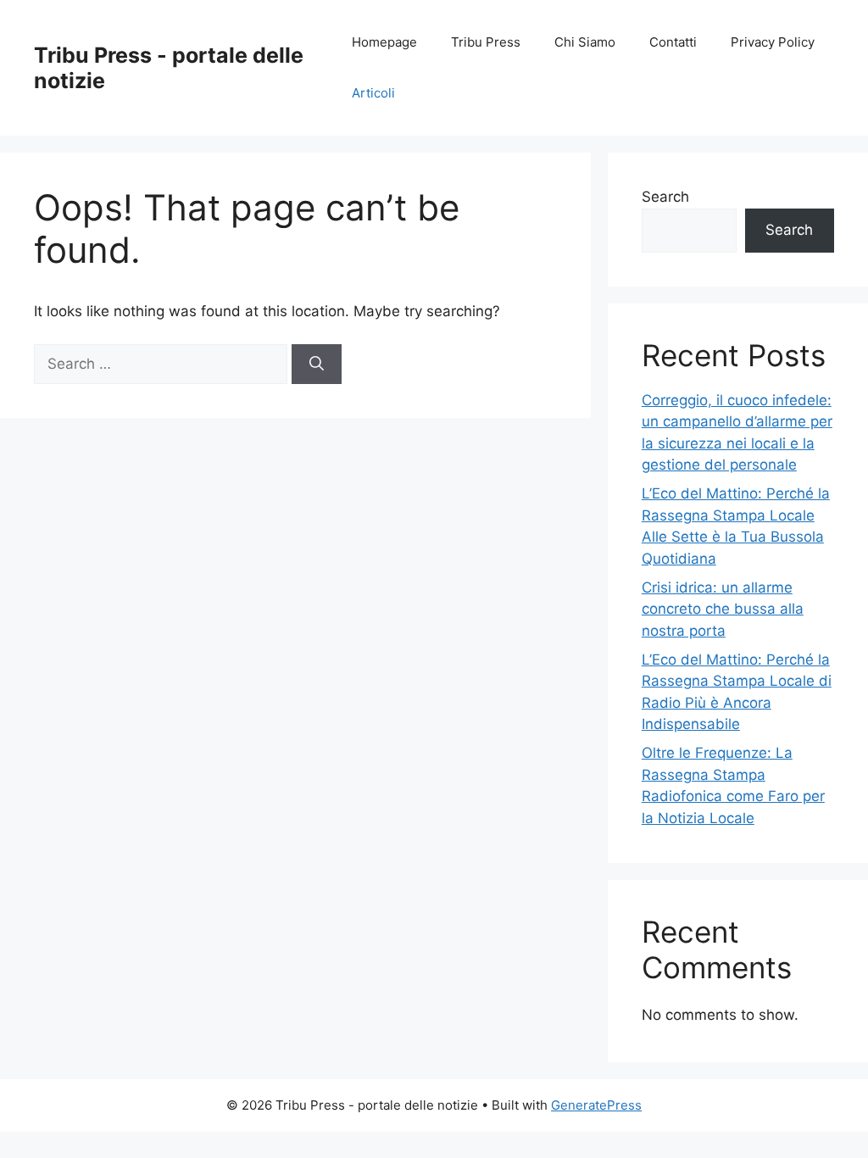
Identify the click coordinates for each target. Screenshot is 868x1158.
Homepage (384, 42)
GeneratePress (596, 1105)
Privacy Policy (773, 42)
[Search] (317, 364)
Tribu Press (485, 42)
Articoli (373, 93)
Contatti (673, 42)
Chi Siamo (584, 42)
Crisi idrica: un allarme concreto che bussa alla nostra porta (723, 609)
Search (665, 196)
